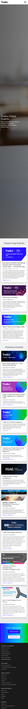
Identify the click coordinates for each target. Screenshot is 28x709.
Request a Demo (14, 637)
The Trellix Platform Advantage (8, 667)
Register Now (5, 280)
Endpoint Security (5, 647)
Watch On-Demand (7, 377)
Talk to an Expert (14, 631)
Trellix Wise (4, 669)
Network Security (5, 651)
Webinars (3, 696)
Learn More (5, 340)
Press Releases (5, 692)
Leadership (4, 678)
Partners (3, 680)
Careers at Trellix (5, 682)
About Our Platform (6, 665)
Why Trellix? (4, 675)
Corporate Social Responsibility (8, 684)
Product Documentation (7, 705)
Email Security (4, 655)
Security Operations (6, 657)
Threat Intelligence (6, 653)
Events (3, 698)
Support (3, 704)
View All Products (5, 659)
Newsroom (4, 690)
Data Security (4, 649)
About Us (3, 676)
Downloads (4, 707)
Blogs (2, 694)
